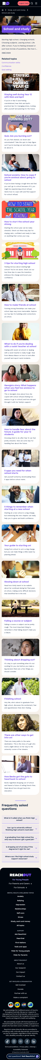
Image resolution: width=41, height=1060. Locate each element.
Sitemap (32, 1047)
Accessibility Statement (20, 1050)
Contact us (20, 976)
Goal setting (6, 70)
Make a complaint (20, 997)
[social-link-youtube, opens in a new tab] (20, 1041)
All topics (20, 925)
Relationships (20, 909)
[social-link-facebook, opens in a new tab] (27, 1041)
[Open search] (32, 3)
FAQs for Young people (20, 951)
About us (20, 964)
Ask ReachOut (20, 934)
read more (6, 53)
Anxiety (20, 896)
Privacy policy (24, 1047)
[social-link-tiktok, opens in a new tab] (7, 1041)
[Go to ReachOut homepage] (6, 3)
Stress (20, 917)
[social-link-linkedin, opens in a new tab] (33, 1041)
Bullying (20, 901)
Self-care (20, 913)
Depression (20, 905)
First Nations (20, 943)
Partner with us (20, 993)
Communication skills (11, 63)
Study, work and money (16, 10)
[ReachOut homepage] (2, 10)
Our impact (20, 972)
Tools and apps (20, 947)
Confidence (6, 66)
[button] (20, 819)
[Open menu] (36, 3)
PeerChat (20, 938)
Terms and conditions (11, 1047)
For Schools (19, 888)
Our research (20, 968)
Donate (20, 989)
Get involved (20, 985)
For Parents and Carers (19, 884)
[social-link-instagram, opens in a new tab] (14, 1041)
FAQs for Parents (20, 955)
